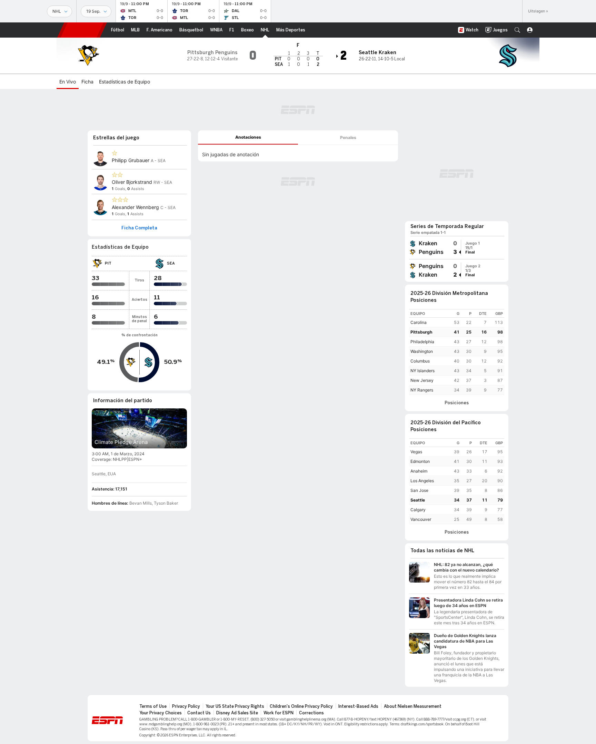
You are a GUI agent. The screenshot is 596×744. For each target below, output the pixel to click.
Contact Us (199, 713)
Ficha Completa (139, 228)
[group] (456, 247)
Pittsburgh (421, 332)
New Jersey (422, 380)
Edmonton (420, 461)
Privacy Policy (186, 706)
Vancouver (420, 519)
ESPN (82, 30)
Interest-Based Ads (358, 706)
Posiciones (457, 402)
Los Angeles (422, 480)
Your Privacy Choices (160, 713)
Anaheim (418, 471)
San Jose (419, 490)
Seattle (417, 500)
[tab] (248, 137)
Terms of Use (153, 706)
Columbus (420, 361)
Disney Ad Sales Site (237, 713)
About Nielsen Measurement (412, 706)
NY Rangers (421, 390)
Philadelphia (422, 341)
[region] (456, 352)
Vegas (416, 451)
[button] (517, 30)
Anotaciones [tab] (248, 137)
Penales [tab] (348, 137)
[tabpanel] (298, 153)
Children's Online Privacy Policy (301, 706)
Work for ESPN (279, 713)
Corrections (311, 713)
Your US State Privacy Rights (235, 706)
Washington (421, 351)
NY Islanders (422, 370)
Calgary (418, 509)
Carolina (418, 322)
